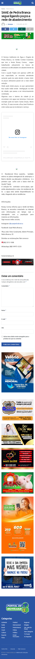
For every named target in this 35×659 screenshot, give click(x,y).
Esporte (3, 635)
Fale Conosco (21, 649)
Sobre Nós (4, 649)
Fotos (3, 637)
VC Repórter (28, 636)
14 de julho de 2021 (21, 24)
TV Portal (27, 634)
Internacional (17, 625)
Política (15, 632)
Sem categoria (28, 631)
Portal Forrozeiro (16, 635)
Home (3, 8)
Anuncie (12, 649)
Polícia (15, 630)
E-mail (3, 319)
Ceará (3, 630)
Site (2, 328)
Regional (26, 622)
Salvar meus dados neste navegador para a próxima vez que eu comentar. (16, 337)
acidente (4, 622)
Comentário (5, 286)
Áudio (3, 625)
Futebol (15, 622)
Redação (10, 24)
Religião (26, 625)
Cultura (3, 632)
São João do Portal (28, 628)
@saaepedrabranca (16, 223)
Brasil (3, 627)
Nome (3, 310)
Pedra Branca (10, 8)
